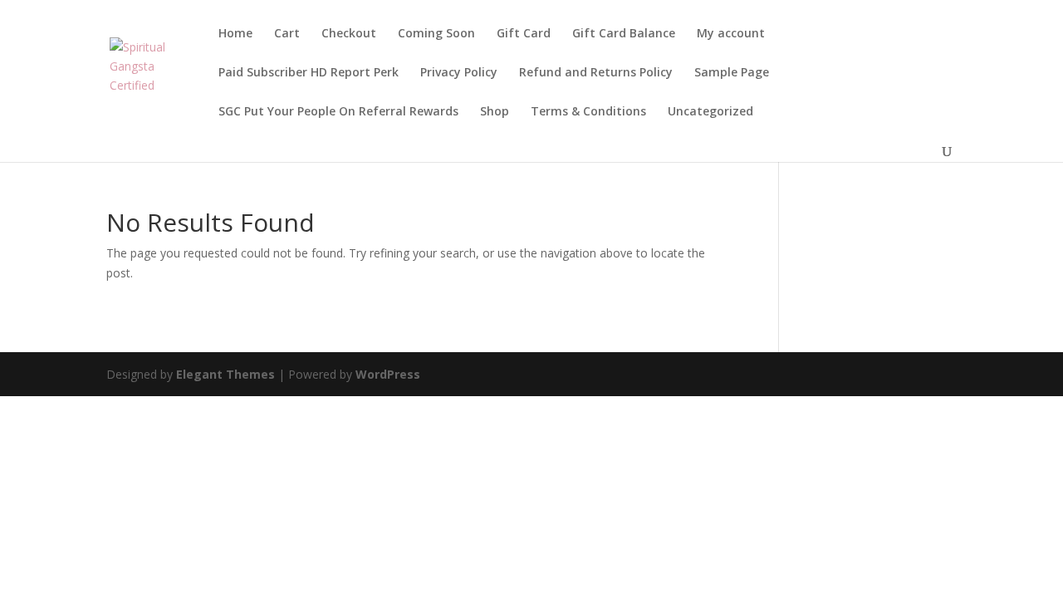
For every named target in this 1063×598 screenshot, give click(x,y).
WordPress (387, 374)
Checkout (348, 34)
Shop (494, 112)
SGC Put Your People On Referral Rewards (338, 112)
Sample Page (731, 73)
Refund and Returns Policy (596, 73)
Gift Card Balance (623, 34)
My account (731, 34)
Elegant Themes (225, 374)
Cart (287, 34)
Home (235, 34)
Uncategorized (710, 112)
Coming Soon (436, 34)
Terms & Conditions (588, 112)
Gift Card (524, 34)
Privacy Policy (458, 73)
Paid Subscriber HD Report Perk (308, 73)
